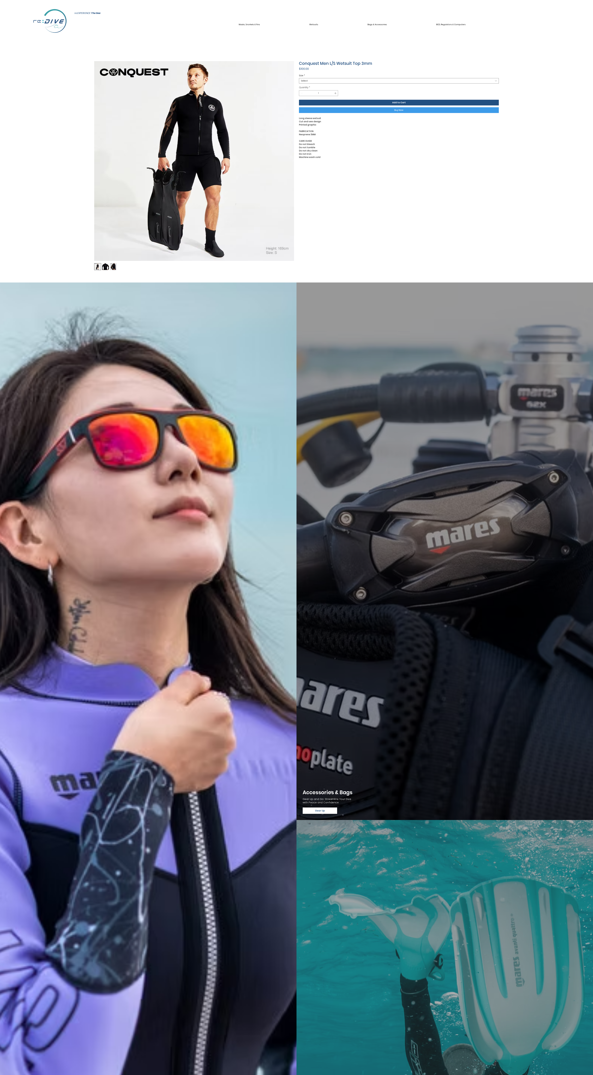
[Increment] (336, 93)
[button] (273, 24)
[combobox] (399, 81)
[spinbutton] (318, 93)
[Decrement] (301, 93)
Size (302, 75)
